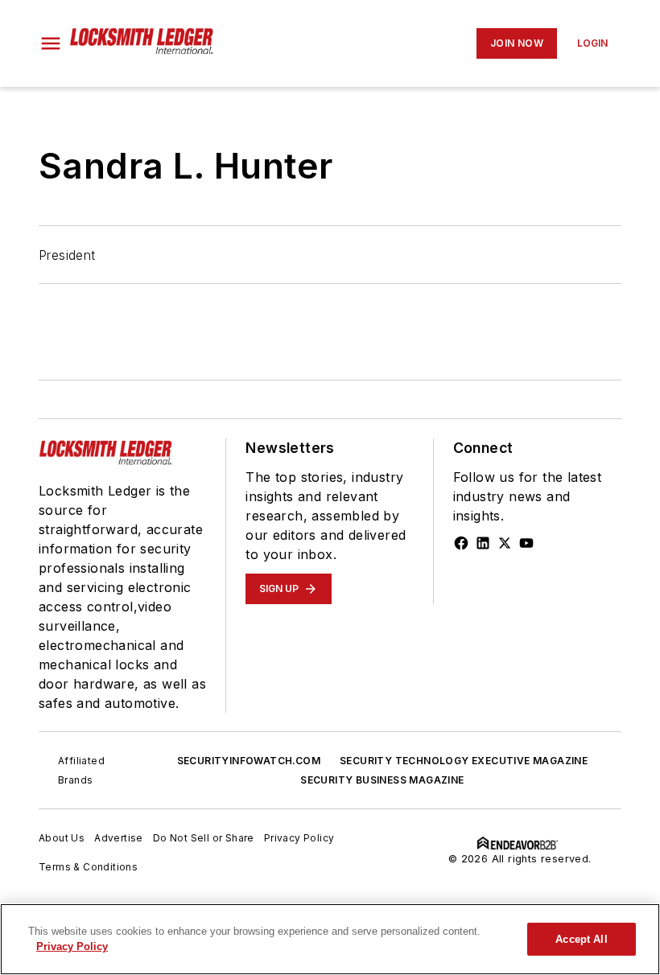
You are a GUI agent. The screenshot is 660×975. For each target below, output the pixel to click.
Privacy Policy (299, 838)
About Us (62, 838)
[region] (330, 939)
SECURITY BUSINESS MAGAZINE (382, 780)
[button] (51, 43)
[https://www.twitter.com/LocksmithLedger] (505, 543)
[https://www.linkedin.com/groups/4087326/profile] (483, 543)
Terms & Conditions (88, 867)
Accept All (581, 939)
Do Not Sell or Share (203, 838)
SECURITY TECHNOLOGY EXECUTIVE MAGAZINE (464, 761)
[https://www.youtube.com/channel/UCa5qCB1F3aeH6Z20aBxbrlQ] (526, 543)
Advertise (118, 838)
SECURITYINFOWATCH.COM (248, 761)
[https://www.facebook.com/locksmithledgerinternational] (461, 543)
